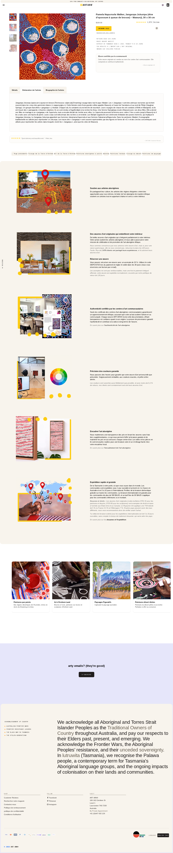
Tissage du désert (133, 154)
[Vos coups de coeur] (162, 5)
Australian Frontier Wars (17, 726)
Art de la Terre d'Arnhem (64, 154)
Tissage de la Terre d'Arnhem (40, 154)
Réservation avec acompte (106, 33)
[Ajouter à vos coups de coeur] (157, 28)
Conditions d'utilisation (12, 814)
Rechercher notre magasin (14, 801)
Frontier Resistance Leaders (18, 729)
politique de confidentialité (14, 811)
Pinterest (52, 801)
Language (152, 835)
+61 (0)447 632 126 (97, 813)
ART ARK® (14, 847)
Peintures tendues (117, 154)
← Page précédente (19, 154)
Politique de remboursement (15, 808)
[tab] (14, 90)
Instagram (52, 804)
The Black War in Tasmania (17, 732)
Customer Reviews (11, 798)
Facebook (53, 798)
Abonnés (106, 154)
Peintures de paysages (151, 154)
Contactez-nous (10, 804)
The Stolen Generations (16, 735)
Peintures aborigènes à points (89, 154)
